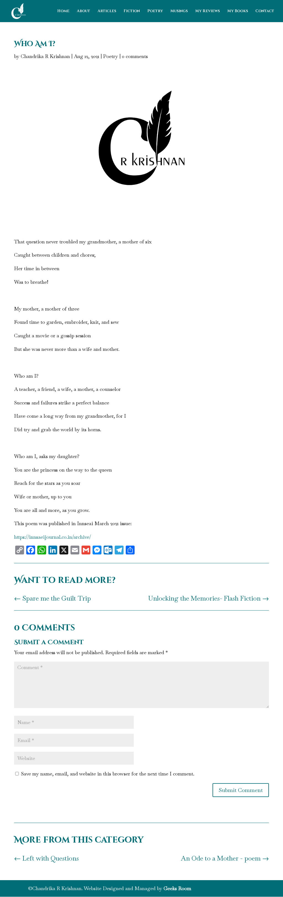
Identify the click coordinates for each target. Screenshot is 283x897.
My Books (237, 11)
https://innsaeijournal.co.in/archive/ (52, 537)
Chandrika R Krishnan (45, 56)
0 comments (135, 56)
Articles (107, 11)
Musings (179, 11)
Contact (264, 11)
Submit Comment (241, 790)
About (83, 11)
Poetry (155, 11)
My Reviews (207, 11)
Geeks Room (177, 888)
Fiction (132, 11)
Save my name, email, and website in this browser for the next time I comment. (107, 773)
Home (63, 11)
